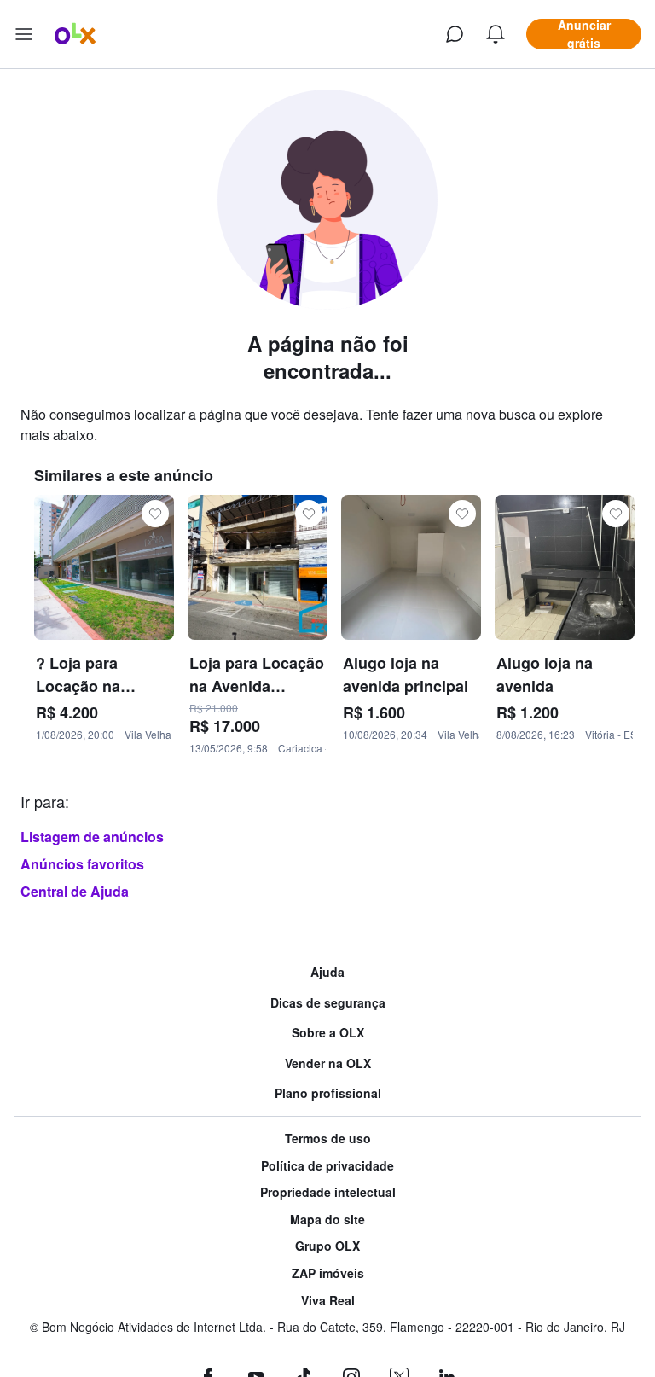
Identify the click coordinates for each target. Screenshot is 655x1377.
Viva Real (328, 1301)
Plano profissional (328, 1093)
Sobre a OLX (328, 1033)
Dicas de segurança (327, 1003)
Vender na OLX (328, 1063)
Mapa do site (327, 1219)
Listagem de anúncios (92, 836)
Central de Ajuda (74, 891)
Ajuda (327, 972)
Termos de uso (328, 1138)
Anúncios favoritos (82, 864)
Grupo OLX (327, 1246)
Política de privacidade (327, 1166)
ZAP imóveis (328, 1273)
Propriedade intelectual (328, 1192)
